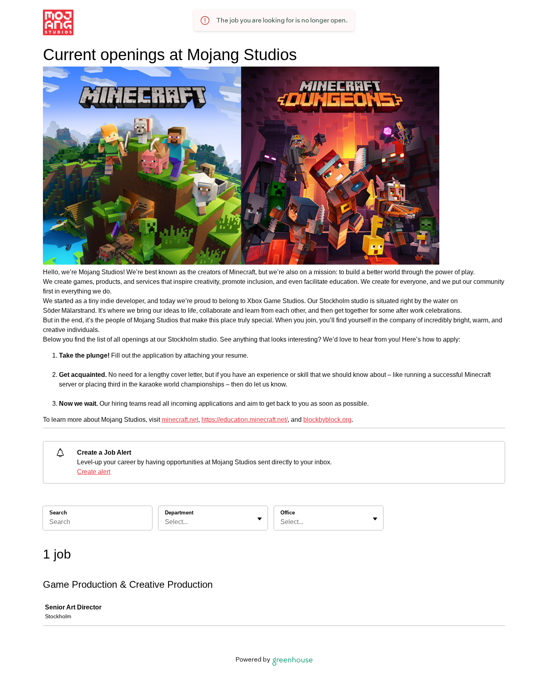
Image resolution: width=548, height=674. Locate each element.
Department (179, 513)
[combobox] (165, 522)
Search (58, 513)
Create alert (93, 471)
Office (287, 513)
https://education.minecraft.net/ (244, 419)
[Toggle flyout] (259, 519)
